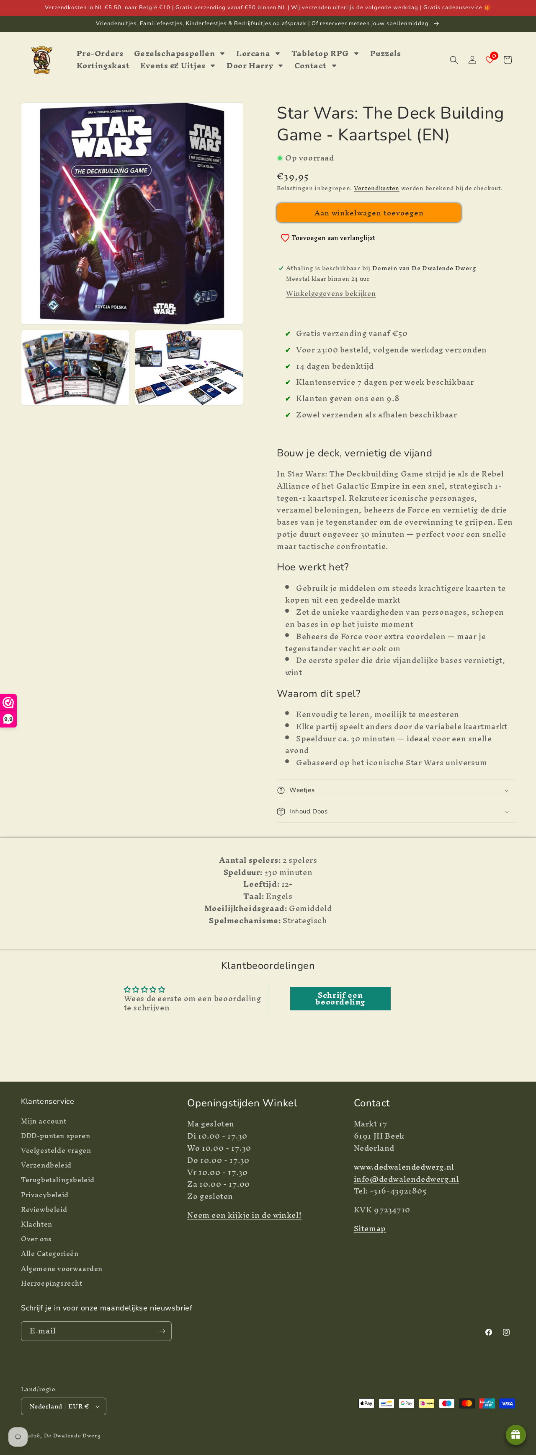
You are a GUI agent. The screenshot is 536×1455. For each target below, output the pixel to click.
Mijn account (44, 1122)
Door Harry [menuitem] (250, 66)
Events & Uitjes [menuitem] (173, 66)
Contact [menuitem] (310, 66)
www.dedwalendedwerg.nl (404, 1166)
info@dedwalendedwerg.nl (406, 1179)
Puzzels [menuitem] (385, 54)
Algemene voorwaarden (62, 1268)
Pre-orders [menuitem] (100, 54)
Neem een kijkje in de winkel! (244, 1215)
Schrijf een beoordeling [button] (340, 998)
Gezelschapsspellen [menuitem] (174, 54)
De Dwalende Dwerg (72, 1435)
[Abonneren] (162, 1331)
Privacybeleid (45, 1195)
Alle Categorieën (50, 1253)
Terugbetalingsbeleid (58, 1180)
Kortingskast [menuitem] (103, 66)
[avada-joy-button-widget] (516, 1435)
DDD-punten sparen (55, 1136)
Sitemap (370, 1228)
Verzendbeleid (46, 1165)
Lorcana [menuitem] (253, 54)
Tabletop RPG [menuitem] (320, 54)
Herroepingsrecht (51, 1283)
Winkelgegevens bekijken (331, 293)
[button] (454, 60)
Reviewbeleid (44, 1209)
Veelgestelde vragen (56, 1150)
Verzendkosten (376, 188)
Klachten (36, 1224)
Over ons (36, 1239)
